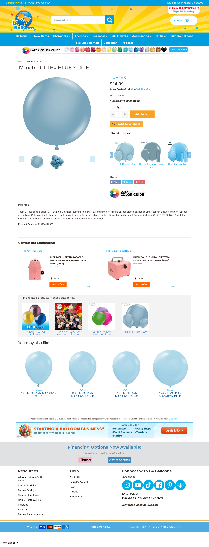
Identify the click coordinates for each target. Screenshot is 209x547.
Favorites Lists (182, 3)
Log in (170, 3)
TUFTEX (118, 77)
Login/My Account (79, 482)
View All (89, 287)
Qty (119, 107)
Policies (74, 491)
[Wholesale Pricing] (104, 436)
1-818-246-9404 (130, 494)
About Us (22, 509)
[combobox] (78, 19)
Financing (23, 505)
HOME (31, 3)
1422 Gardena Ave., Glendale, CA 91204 (142, 498)
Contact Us (197, 3)
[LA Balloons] (23, 20)
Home (20, 61)
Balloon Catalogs (27, 490)
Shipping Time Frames (29, 495)
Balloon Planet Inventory (30, 514)
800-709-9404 (43, 3)
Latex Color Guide (27, 485)
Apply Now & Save (144, 89)
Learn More (53, 267)
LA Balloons (154, 527)
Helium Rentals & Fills (29, 500)
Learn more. (173, 419)
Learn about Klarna (119, 460)
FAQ (72, 487)
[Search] (109, 19)
